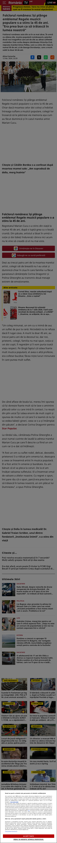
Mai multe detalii (14, 802)
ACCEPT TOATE (28, 836)
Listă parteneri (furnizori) (11, 831)
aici (29, 810)
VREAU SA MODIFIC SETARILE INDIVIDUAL (28, 839)
